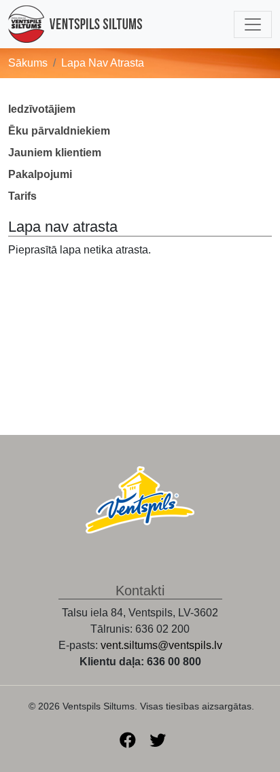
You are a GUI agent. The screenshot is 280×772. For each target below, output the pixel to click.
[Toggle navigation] (253, 24)
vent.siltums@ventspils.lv (161, 645)
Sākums (28, 63)
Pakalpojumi (40, 174)
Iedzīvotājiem (41, 109)
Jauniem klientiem (54, 152)
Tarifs (22, 196)
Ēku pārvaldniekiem (59, 131)
